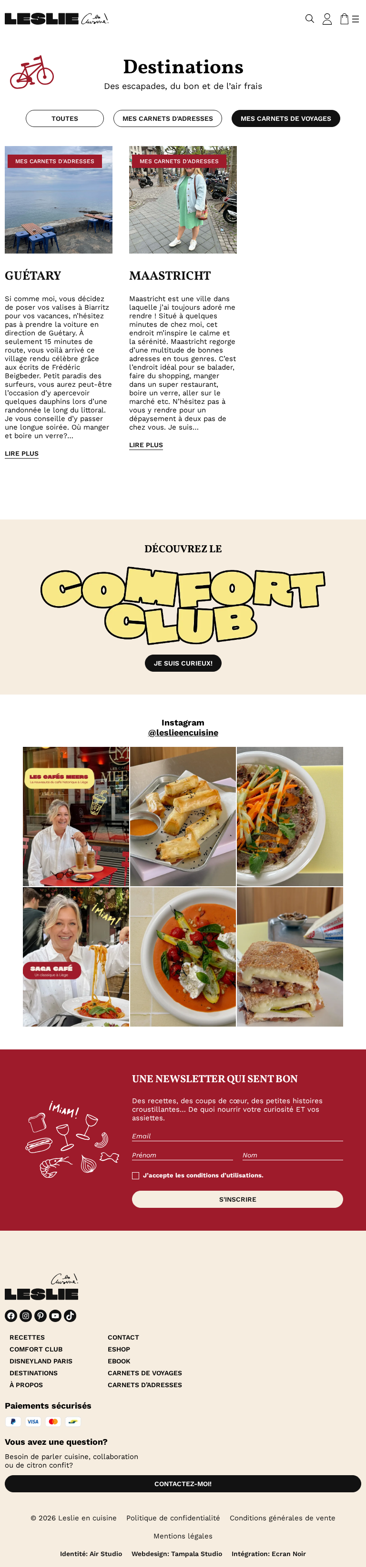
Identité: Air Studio (91, 1553)
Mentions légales (183, 1536)
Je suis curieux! (183, 663)
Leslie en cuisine (87, 1518)
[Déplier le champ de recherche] (310, 19)
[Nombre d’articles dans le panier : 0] (343, 19)
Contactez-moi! (183, 1484)
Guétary (33, 276)
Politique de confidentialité (173, 1518)
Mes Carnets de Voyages (286, 118)
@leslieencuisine (183, 732)
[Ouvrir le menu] (355, 19)
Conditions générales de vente (283, 1518)
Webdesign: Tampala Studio (177, 1553)
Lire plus (22, 453)
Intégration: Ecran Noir (269, 1553)
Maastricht (170, 276)
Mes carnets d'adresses (167, 118)
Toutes (64, 118)
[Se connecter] (327, 19)
